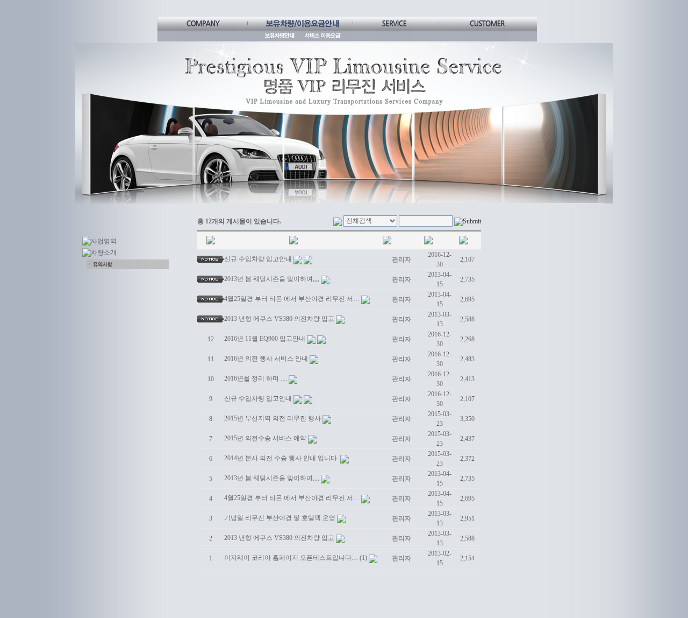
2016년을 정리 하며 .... (255, 378)
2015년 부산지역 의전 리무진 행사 (272, 418)
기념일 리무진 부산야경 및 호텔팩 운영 (279, 518)
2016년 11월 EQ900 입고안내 (264, 338)
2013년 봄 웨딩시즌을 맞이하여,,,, (271, 279)
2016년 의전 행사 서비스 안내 (266, 358)
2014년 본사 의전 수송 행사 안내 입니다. (281, 458)
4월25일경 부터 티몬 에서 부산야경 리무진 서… (292, 299)
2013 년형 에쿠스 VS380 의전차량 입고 (279, 318)
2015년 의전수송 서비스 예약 (265, 438)
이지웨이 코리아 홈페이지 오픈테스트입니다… (291, 557)
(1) (363, 557)
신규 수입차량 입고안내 (258, 259)
